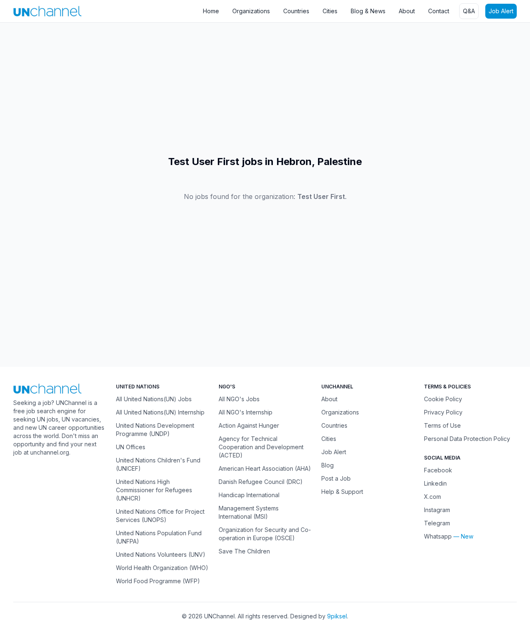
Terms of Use (442, 425)
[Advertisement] (248, 89)
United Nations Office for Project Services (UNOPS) (160, 515)
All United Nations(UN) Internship (160, 412)
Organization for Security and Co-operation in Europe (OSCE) (265, 533)
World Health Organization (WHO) (162, 567)
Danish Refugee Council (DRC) (261, 481)
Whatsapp (438, 536)
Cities (330, 10)
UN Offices (130, 446)
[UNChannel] (47, 11)
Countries (296, 10)
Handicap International (249, 494)
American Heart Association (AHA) (265, 468)
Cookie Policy (443, 398)
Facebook (438, 470)
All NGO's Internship (245, 412)
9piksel (337, 616)
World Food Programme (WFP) (158, 580)
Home (211, 10)
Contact (438, 10)
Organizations (251, 10)
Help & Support (342, 491)
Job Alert (501, 10)
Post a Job (336, 478)
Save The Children (244, 551)
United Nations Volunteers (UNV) (160, 554)
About (407, 10)
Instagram (437, 509)
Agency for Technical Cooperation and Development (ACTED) (261, 447)
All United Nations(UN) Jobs (154, 398)
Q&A (469, 10)
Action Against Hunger (249, 425)
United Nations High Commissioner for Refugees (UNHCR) (154, 490)
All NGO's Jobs (239, 398)
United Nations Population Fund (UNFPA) (159, 537)
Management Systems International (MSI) (249, 512)
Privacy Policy (443, 412)
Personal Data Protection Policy (467, 438)
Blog (327, 465)
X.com (432, 496)
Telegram (437, 523)
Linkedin (435, 483)
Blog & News (368, 10)
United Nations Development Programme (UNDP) (155, 429)
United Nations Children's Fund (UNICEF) (158, 464)
